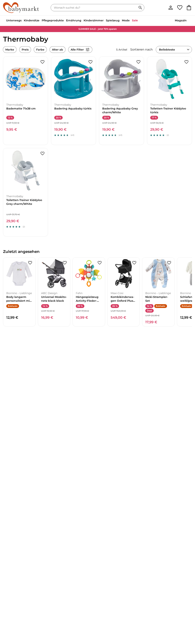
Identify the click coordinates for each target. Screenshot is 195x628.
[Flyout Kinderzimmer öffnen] (105, 21)
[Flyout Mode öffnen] (131, 21)
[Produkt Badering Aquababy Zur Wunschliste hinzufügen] (90, 62)
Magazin (181, 20)
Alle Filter (77, 49)
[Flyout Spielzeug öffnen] (121, 21)
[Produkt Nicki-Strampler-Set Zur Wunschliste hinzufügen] (169, 263)
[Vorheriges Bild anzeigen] (8, 79)
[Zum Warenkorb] (189, 8)
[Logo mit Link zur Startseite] (21, 7)
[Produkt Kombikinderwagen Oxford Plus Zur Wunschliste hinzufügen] (134, 263)
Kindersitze (31, 20)
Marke (9, 49)
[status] (94, 8)
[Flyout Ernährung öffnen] (82, 21)
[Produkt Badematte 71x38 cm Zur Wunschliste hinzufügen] (42, 62)
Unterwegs (14, 20)
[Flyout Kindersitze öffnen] (40, 21)
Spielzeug (113, 20)
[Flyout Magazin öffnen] (188, 21)
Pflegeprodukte (53, 20)
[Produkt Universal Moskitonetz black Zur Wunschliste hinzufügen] (65, 263)
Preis (25, 49)
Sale (135, 20)
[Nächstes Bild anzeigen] (43, 79)
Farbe (40, 49)
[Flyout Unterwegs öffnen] (23, 21)
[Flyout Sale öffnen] (139, 21)
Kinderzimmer (94, 20)
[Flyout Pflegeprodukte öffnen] (65, 21)
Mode (126, 20)
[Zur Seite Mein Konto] (171, 8)
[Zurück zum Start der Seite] (185, 600)
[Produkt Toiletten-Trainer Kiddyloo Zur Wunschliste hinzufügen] (186, 62)
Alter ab (57, 49)
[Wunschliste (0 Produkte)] (180, 8)
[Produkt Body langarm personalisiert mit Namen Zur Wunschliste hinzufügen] (30, 263)
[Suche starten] (140, 7)
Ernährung (73, 20)
